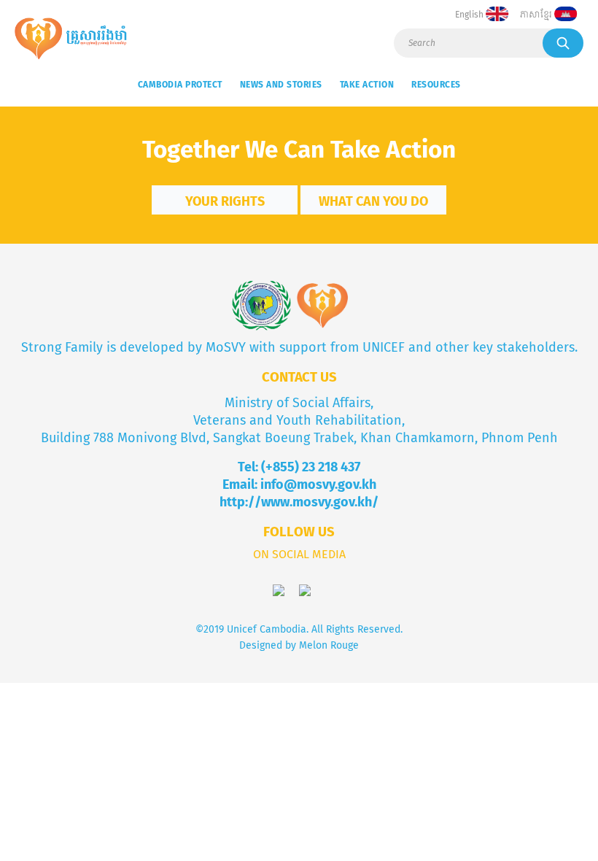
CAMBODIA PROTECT (180, 85)
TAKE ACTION (367, 85)
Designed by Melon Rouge (299, 645)
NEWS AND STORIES (281, 85)
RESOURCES (436, 85)
